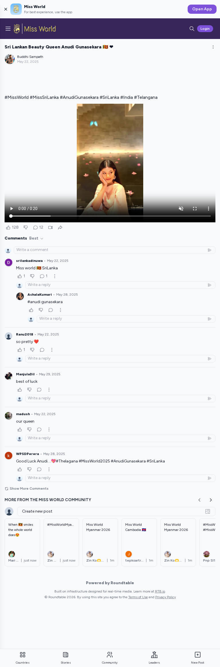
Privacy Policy (165, 597)
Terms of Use (138, 597)
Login (205, 29)
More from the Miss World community (48, 499)
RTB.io (160, 591)
